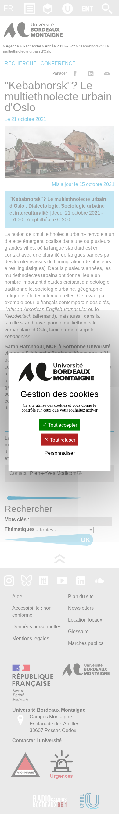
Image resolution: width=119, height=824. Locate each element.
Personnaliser (60, 453)
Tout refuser (62, 440)
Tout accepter (62, 424)
